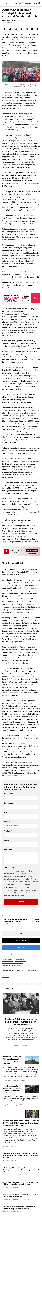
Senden (21, 902)
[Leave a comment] (32, 29)
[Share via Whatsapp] (15, 29)
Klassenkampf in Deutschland (12, 965)
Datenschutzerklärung (12, 887)
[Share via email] (26, 29)
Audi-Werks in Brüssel (14, 234)
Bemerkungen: (10, 850)
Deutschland (32, 970)
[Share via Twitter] (10, 29)
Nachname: (8, 803)
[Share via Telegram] (21, 29)
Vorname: (8, 794)
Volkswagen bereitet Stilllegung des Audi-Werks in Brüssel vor (16, 920)
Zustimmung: (9, 867)
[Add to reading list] (37, 29)
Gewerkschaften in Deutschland (13, 970)
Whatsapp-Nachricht (10, 770)
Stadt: (6, 812)
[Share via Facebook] (4, 29)
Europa (5, 976)
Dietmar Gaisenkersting (9, 20)
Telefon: (7, 831)
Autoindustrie (7, 959)
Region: (7, 822)
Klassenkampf (20, 959)
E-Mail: (6, 840)
